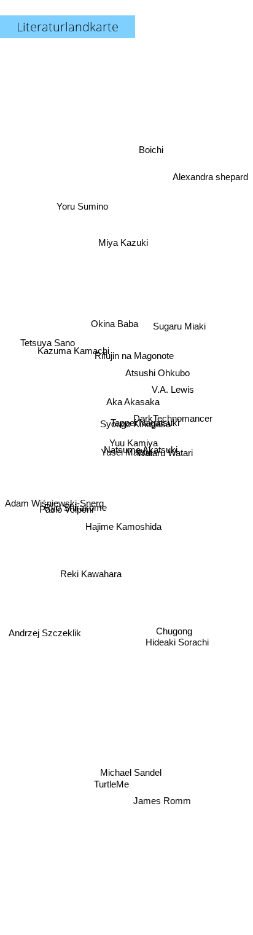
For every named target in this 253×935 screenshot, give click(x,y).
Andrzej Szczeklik (45, 650)
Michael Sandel (131, 770)
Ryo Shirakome (75, 508)
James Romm (152, 827)
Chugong (173, 636)
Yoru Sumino (83, 200)
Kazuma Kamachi (73, 352)
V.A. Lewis (173, 383)
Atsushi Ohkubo (158, 365)
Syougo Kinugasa (136, 425)
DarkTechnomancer (173, 409)
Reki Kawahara (90, 573)
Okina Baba (116, 319)
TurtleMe (113, 786)
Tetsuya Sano (48, 322)
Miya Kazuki (126, 239)
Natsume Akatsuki (141, 441)
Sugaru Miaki (176, 292)
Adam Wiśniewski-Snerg (54, 531)
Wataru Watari (164, 464)
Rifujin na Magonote (134, 351)
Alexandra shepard (210, 171)
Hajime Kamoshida (123, 525)
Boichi (152, 154)
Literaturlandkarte (68, 26)
